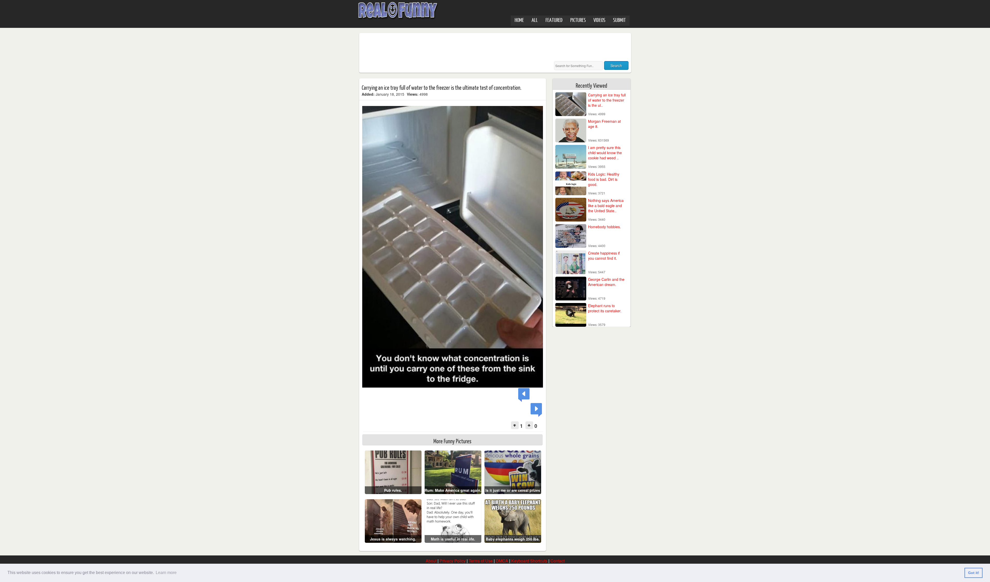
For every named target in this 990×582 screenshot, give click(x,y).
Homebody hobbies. (604, 226)
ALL (535, 20)
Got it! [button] (973, 573)
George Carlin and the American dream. (606, 282)
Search (616, 65)
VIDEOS (599, 20)
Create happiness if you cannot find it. (604, 255)
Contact (557, 561)
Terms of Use (481, 561)
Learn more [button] (166, 572)
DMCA (502, 561)
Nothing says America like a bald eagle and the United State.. (606, 205)
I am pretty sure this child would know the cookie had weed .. (605, 152)
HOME (519, 20)
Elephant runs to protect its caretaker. (604, 308)
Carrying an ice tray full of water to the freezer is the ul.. (607, 100)
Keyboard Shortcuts (529, 561)
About (431, 561)
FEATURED (554, 20)
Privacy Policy (453, 561)
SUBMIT (619, 20)
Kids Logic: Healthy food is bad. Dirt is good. (603, 179)
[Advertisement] (455, 47)
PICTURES (578, 20)
